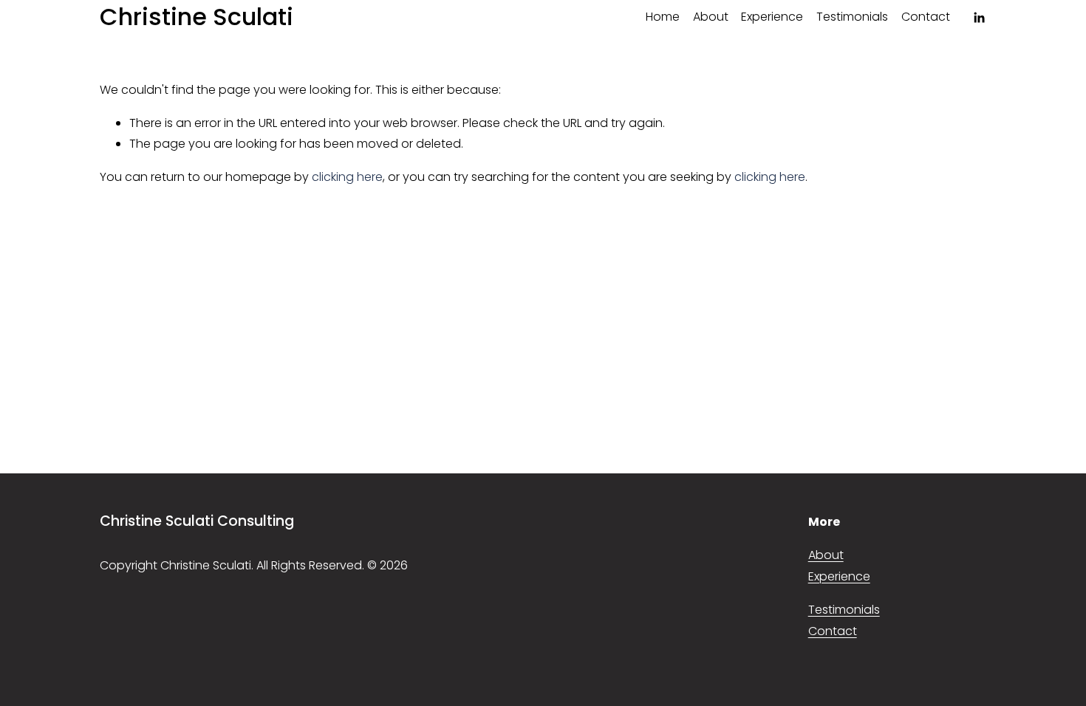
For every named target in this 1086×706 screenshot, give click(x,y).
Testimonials (852, 16)
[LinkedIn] (978, 17)
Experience (772, 16)
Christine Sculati (196, 16)
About (710, 16)
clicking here (347, 176)
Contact (925, 16)
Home (663, 16)
